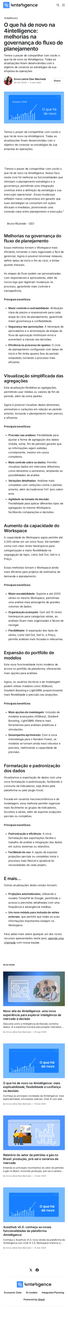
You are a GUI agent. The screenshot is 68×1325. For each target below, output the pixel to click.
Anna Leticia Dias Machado (30, 79)
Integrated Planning (53, 1292)
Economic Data (13, 1292)
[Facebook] (37, 1270)
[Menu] (63, 5)
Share (57, 80)
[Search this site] (58, 5)
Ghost (41, 1299)
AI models (31, 1292)
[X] (30, 1270)
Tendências (10, 18)
